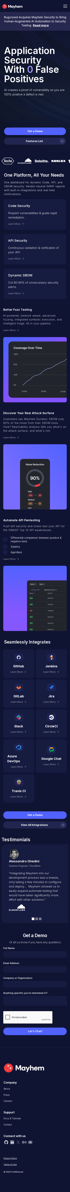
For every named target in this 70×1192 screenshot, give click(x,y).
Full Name (9, 948)
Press (7, 1094)
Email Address (11, 963)
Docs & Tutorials (12, 1118)
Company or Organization (17, 978)
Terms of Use (10, 1164)
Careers (8, 1101)
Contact (8, 1124)
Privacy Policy (10, 1158)
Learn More (9, 330)
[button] (64, 6)
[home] (17, 6)
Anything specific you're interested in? (25, 993)
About (7, 1088)
